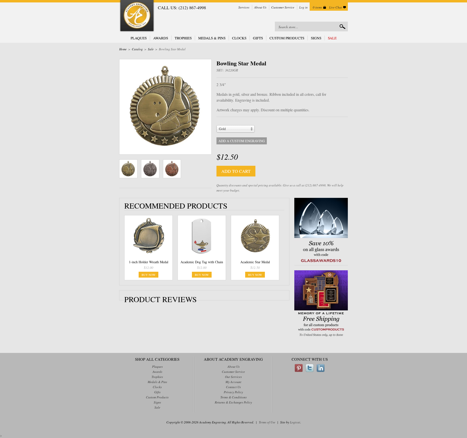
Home (123, 49)
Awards (160, 37)
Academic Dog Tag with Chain (201, 262)
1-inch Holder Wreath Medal (148, 262)
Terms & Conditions (233, 397)
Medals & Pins (211, 37)
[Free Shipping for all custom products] (321, 337)
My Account (233, 382)
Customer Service (282, 7)
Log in (303, 7)
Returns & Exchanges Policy (233, 402)
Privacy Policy (233, 392)
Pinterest (299, 368)
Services (243, 7)
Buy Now (148, 275)
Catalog (137, 49)
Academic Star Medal (255, 262)
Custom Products (286, 37)
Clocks (239, 37)
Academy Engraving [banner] (137, 16)
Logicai (295, 422)
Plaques (139, 37)
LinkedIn (320, 368)
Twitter (310, 368)
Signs (316, 37)
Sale (332, 37)
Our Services (233, 377)
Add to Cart (236, 171)
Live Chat (335, 7)
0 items (317, 7)
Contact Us (233, 387)
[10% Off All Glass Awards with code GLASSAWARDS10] (321, 262)
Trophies (183, 37)
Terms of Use (267, 422)
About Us (260, 7)
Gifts (258, 37)
